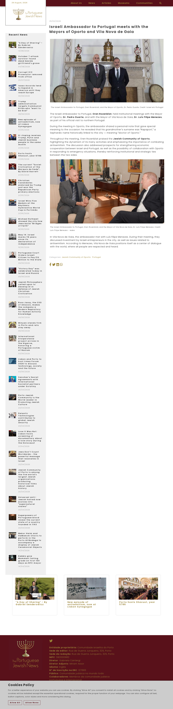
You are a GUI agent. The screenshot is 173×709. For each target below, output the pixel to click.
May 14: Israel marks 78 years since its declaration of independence (27, 239)
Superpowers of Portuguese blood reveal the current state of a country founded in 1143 (29, 520)
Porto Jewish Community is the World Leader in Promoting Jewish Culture (28, 400)
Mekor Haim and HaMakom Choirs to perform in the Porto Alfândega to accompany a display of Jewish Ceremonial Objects (30, 540)
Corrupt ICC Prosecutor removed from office (30, 74)
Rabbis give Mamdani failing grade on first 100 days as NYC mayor (29, 559)
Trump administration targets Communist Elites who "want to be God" (30, 106)
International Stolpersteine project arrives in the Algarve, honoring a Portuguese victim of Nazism (29, 343)
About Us (76, 3)
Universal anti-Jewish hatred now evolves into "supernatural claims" (29, 502)
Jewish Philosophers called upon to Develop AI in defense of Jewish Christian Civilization (30, 288)
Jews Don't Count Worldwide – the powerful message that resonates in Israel (29, 456)
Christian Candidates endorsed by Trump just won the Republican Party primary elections (29, 186)
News (92, 3)
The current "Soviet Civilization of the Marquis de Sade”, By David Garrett (29, 168)
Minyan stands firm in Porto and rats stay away (30, 325)
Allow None (32, 702)
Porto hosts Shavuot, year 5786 (29, 154)
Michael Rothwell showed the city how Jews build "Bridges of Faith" (30, 222)
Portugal (96, 257)
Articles (106, 3)
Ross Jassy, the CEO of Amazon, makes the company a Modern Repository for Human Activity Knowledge (30, 308)
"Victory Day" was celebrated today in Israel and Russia (30, 270)
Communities (144, 3)
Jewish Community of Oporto (76, 257)
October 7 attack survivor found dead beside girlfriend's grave (29, 59)
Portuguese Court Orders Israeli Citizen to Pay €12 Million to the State (29, 256)
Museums (123, 3)
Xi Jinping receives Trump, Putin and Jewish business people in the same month (29, 140)
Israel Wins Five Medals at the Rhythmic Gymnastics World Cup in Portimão (29, 205)
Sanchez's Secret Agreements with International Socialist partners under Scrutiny (29, 382)
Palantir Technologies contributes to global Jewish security (26, 418)
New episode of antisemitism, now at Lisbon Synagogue (29, 123)
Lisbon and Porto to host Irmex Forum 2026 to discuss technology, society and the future (30, 363)
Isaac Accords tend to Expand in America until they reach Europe (29, 89)
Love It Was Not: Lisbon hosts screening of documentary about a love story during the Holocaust (30, 437)
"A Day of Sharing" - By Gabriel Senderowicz (30, 45)
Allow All (15, 702)
